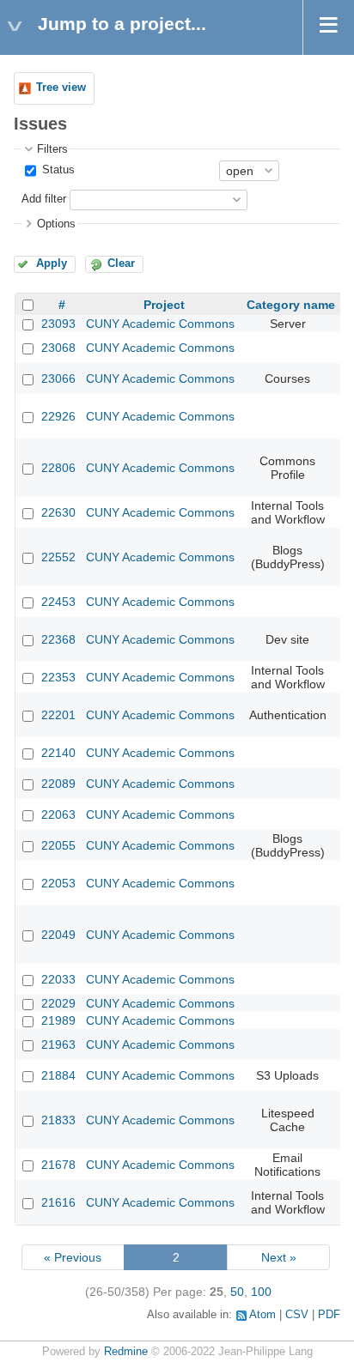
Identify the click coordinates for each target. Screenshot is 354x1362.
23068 (58, 347)
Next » (278, 1257)
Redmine (126, 1352)
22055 (58, 845)
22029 (58, 1003)
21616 (58, 1202)
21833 (58, 1120)
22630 (58, 512)
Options (56, 224)
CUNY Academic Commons (160, 323)
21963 (58, 1044)
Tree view (61, 88)
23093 (58, 323)
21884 (58, 1075)
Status (57, 170)
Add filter (43, 199)
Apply (51, 263)
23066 (58, 378)
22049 (58, 934)
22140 (58, 753)
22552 (58, 557)
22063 (58, 814)
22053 (58, 883)
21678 (58, 1164)
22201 (58, 715)
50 (237, 1291)
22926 (58, 416)
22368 (58, 639)
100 (261, 1291)
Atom (262, 1315)
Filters (52, 149)
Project (164, 305)
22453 (58, 601)
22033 (58, 979)
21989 (58, 1020)
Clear (121, 263)
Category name (291, 305)
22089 (58, 783)
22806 (58, 468)
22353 (58, 677)
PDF (329, 1315)
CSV (296, 1315)
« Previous (72, 1257)
